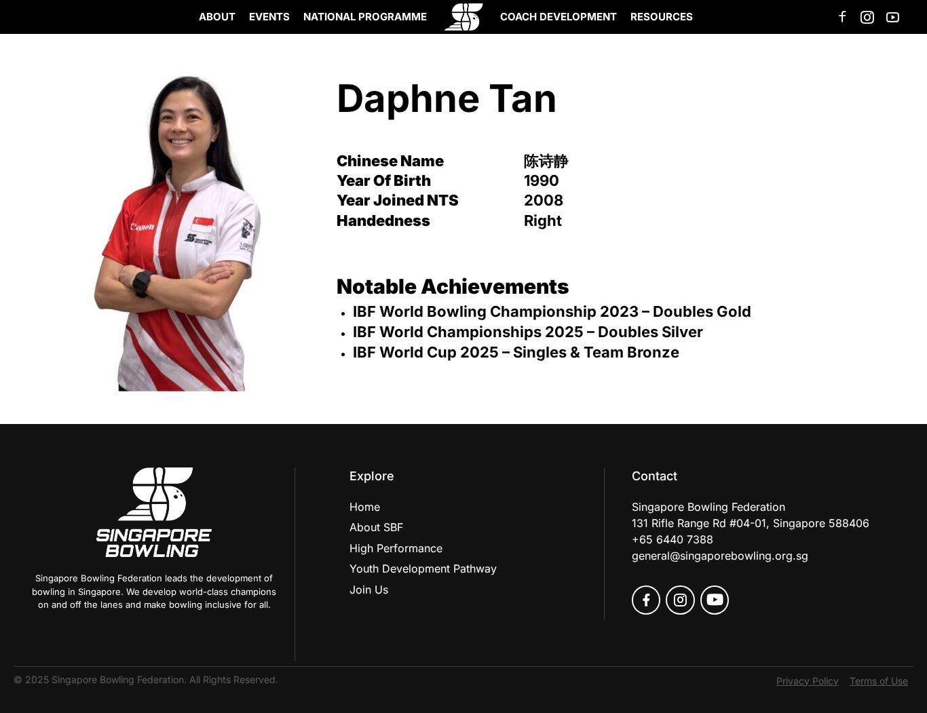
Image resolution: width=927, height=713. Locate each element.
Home (364, 507)
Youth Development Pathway (423, 568)
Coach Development (558, 16)
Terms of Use (879, 681)
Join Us (368, 589)
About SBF (376, 527)
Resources (661, 16)
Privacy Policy (807, 681)
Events (269, 16)
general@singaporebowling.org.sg (720, 555)
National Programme (365, 16)
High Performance (395, 548)
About (217, 16)
